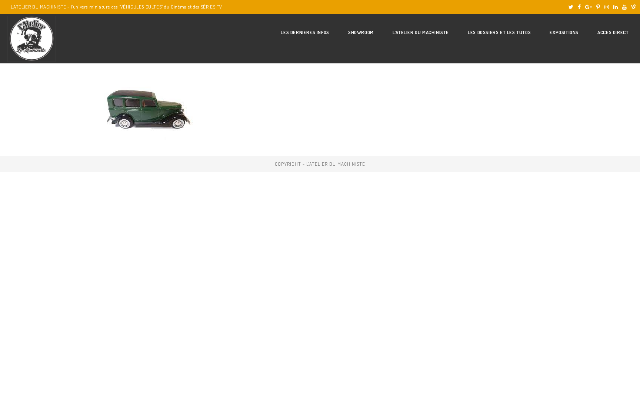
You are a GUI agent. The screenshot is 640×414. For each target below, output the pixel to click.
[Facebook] (579, 7)
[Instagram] (606, 7)
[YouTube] (624, 7)
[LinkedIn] (615, 7)
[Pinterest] (598, 7)
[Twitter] (571, 7)
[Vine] (632, 7)
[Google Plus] (588, 7)
